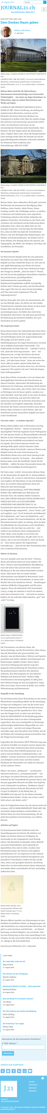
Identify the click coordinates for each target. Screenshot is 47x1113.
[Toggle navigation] (43, 9)
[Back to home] (17, 9)
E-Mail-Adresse (9, 1043)
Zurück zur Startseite (12, 1065)
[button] (3, 1071)
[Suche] (44, 2)
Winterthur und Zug (11, 19)
